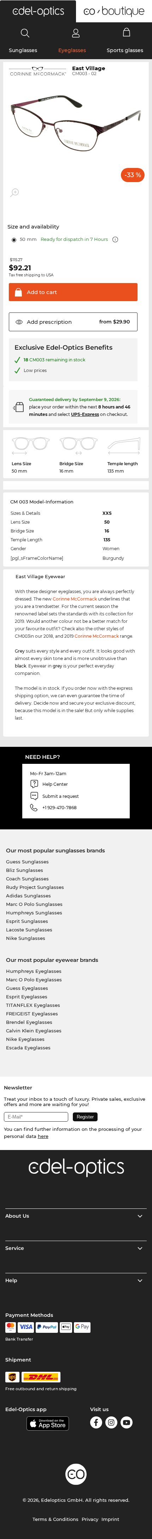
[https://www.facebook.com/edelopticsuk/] (96, 1423)
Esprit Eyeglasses (26, 996)
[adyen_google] (82, 1327)
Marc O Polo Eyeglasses (34, 979)
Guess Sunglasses (27, 861)
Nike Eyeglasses (25, 1039)
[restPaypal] (47, 1327)
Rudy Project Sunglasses (35, 887)
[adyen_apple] (66, 1327)
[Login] (75, 32)
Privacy (90, 1519)
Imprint (110, 1519)
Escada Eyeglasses (28, 1047)
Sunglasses (23, 50)
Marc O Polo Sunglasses (34, 904)
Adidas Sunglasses (28, 895)
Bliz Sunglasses (24, 870)
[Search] (25, 32)
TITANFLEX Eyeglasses (33, 1005)
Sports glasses (125, 50)
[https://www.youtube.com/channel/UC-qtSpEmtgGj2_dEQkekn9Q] (127, 1423)
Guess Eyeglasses (27, 988)
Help (11, 1280)
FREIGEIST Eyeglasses (32, 1013)
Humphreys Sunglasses (34, 912)
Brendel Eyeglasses (29, 1022)
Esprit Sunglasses (27, 921)
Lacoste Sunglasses (29, 929)
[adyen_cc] (10, 1327)
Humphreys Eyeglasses (34, 971)
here (43, 1136)
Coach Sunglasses (27, 878)
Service (14, 1248)
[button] (38, 11)
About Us (17, 1216)
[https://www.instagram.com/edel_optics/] (111, 1423)
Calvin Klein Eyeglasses (34, 1030)
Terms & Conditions (55, 1519)
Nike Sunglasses (25, 938)
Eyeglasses (72, 50)
